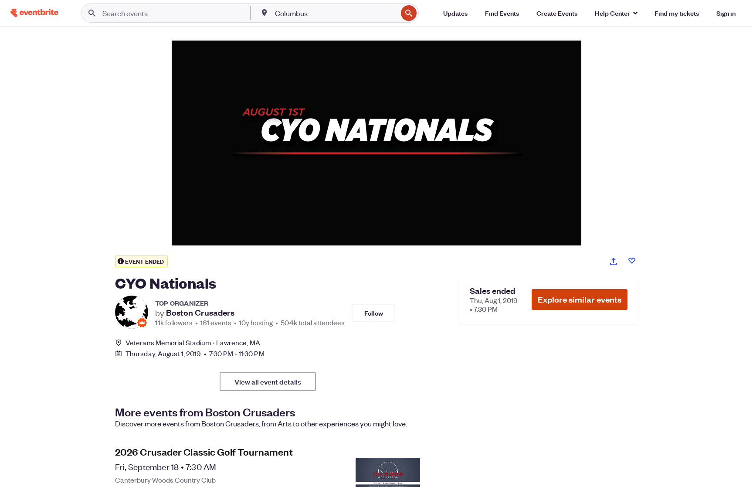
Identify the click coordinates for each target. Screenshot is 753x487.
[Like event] (632, 261)
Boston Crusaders (200, 313)
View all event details (267, 381)
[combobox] (335, 13)
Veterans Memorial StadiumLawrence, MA (193, 342)
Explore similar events (579, 299)
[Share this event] (613, 261)
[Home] (34, 13)
